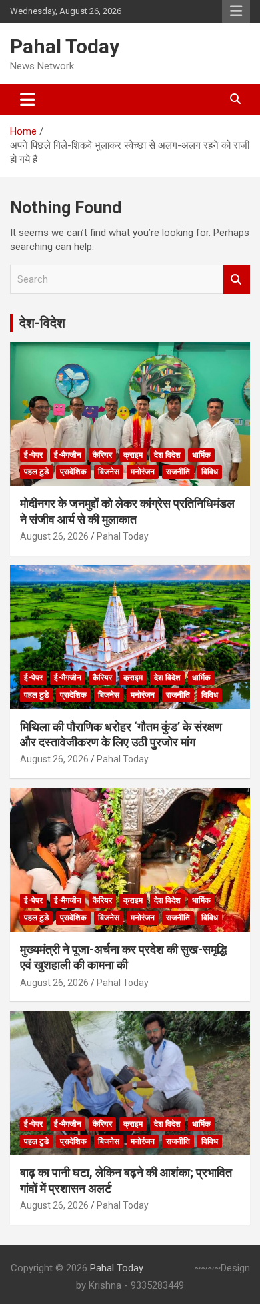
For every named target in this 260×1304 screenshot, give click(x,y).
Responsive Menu (236, 11)
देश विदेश (167, 455)
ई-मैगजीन (67, 455)
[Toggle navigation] (27, 99)
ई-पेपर (33, 455)
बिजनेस (108, 471)
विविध (209, 471)
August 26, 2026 (54, 536)
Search (236, 280)
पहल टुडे (36, 471)
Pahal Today (64, 46)
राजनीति (178, 471)
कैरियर (102, 455)
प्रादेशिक (73, 471)
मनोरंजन (143, 471)
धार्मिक (201, 455)
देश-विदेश (42, 323)
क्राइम (133, 455)
